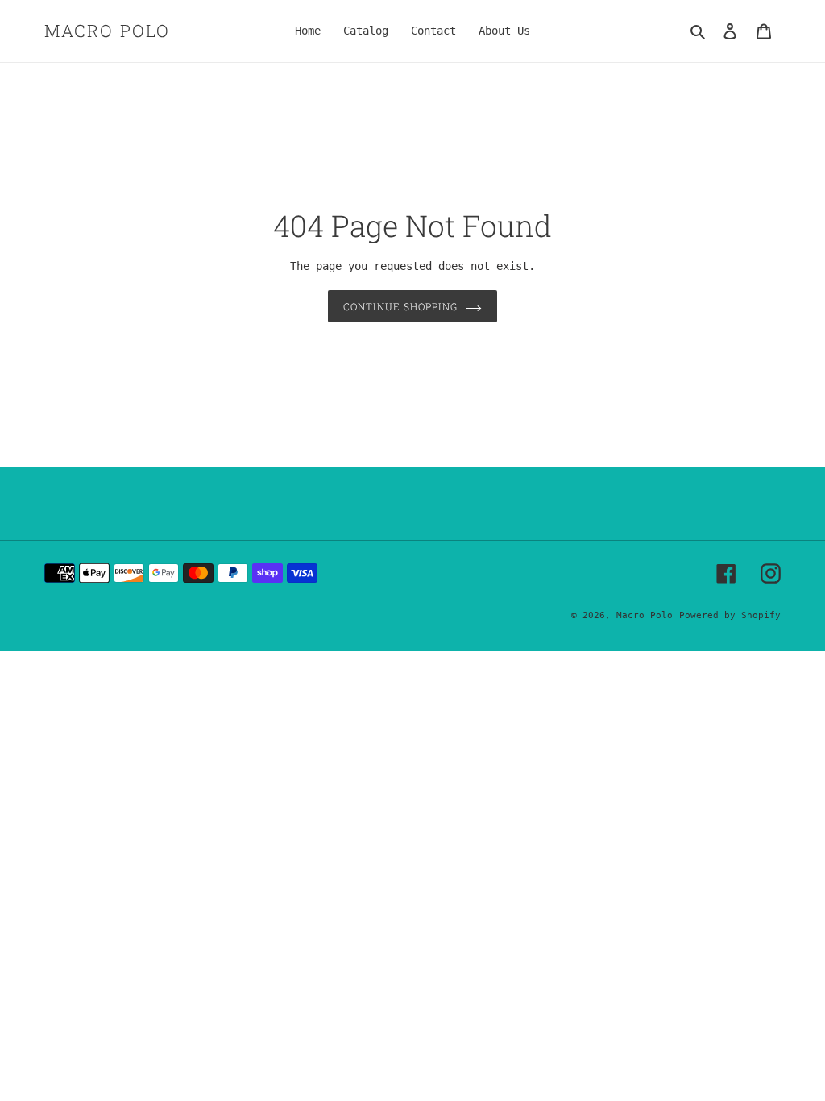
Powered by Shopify (730, 615)
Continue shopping (400, 306)
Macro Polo (107, 31)
